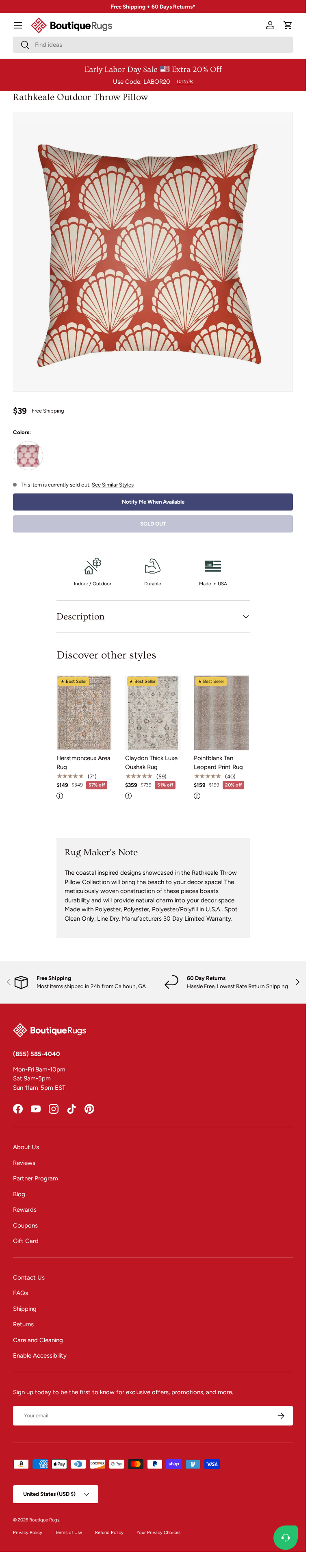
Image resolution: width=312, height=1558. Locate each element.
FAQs (20, 1293)
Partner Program (35, 1178)
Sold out (153, 523)
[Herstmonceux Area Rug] (84, 713)
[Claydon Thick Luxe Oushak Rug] (153, 713)
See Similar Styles (113, 484)
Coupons (25, 1225)
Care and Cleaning (38, 1340)
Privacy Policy (27, 1532)
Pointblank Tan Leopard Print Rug (218, 762)
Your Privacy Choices (158, 1532)
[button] (288, 25)
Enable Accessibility (40, 1355)
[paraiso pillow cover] (28, 455)
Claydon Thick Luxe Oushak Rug (151, 762)
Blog (19, 1194)
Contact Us (29, 1277)
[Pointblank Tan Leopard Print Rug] (221, 713)
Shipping (25, 1308)
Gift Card (26, 1241)
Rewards (25, 1209)
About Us (26, 1147)
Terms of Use (68, 1532)
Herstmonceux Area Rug (83, 762)
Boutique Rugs (44, 1520)
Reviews (24, 1163)
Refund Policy (109, 1532)
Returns (23, 1324)
